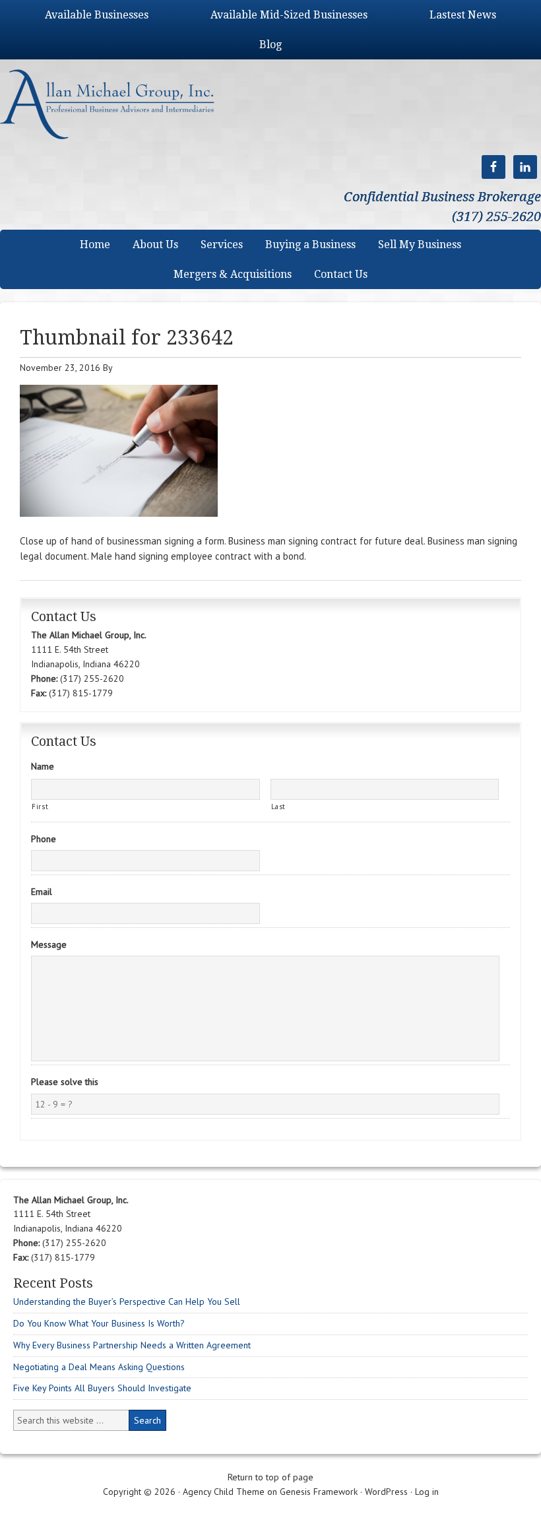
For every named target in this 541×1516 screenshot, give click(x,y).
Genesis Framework (319, 1492)
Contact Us (340, 274)
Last (278, 806)
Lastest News (463, 15)
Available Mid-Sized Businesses (288, 15)
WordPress (386, 1492)
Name (42, 766)
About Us (155, 244)
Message (49, 944)
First (40, 806)
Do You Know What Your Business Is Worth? (99, 1323)
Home (95, 244)
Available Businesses (96, 15)
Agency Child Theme (224, 1492)
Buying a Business (310, 244)
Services (222, 244)
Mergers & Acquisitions (233, 274)
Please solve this (64, 1082)
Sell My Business (419, 244)
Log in (427, 1492)
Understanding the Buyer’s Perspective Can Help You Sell (126, 1301)
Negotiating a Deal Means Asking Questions (99, 1367)
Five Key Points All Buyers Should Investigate (102, 1388)
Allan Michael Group (120, 104)
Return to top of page (270, 1477)
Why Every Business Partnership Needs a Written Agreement (132, 1345)
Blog (270, 44)
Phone (43, 839)
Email (41, 892)
